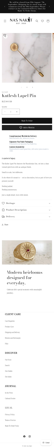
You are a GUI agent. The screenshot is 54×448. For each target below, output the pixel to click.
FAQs (6, 344)
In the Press (9, 393)
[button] (5, 21)
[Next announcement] (49, 6)
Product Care (9, 327)
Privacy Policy (10, 414)
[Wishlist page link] (42, 21)
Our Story (8, 360)
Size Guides (8, 371)
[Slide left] (21, 87)
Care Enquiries (10, 321)
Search (7, 365)
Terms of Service (10, 420)
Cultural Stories (10, 398)
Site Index (8, 377)
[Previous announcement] (4, 6)
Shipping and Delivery (12, 332)
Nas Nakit (29, 446)
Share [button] (6, 224)
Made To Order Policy (12, 426)
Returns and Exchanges (13, 338)
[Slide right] (32, 87)
